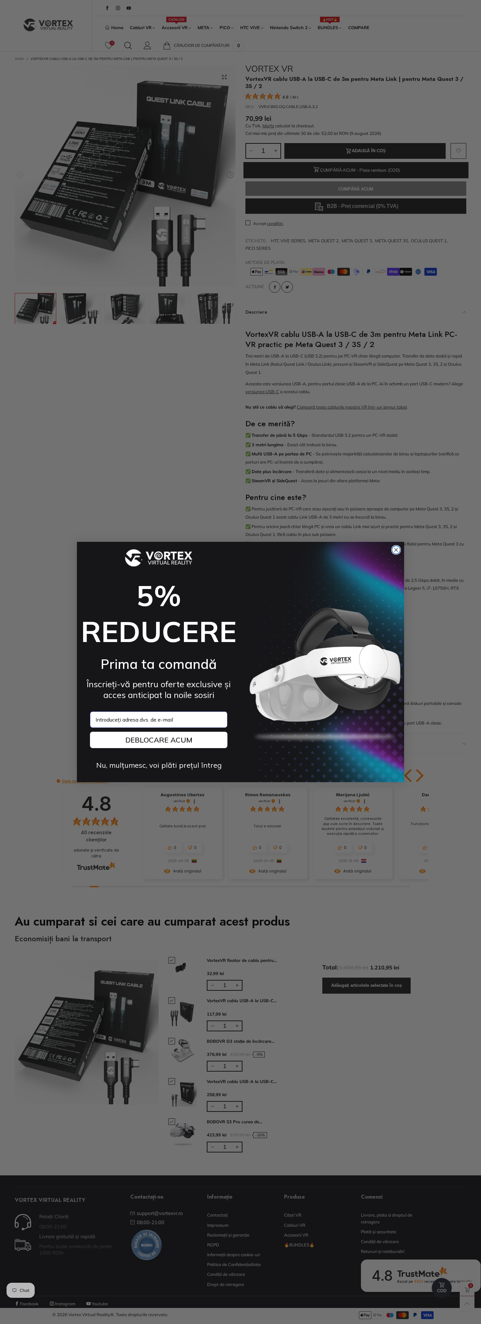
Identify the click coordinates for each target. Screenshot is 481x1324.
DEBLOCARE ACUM (158, 740)
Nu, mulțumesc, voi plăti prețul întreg (159, 765)
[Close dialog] (396, 550)
